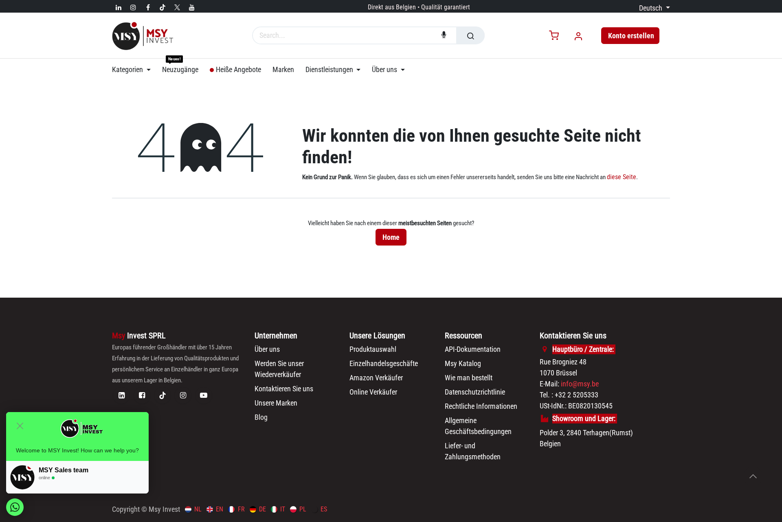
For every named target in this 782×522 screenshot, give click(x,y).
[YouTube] (191, 7)
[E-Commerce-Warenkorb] (554, 36)
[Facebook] (147, 7)
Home (391, 237)
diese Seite (621, 177)
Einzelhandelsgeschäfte (383, 363)
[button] (753, 476)
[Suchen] (470, 35)
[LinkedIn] (118, 7)
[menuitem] (134, 70)
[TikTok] (162, 7)
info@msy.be (580, 383)
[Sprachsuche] (444, 35)
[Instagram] (133, 7)
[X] (177, 7)
